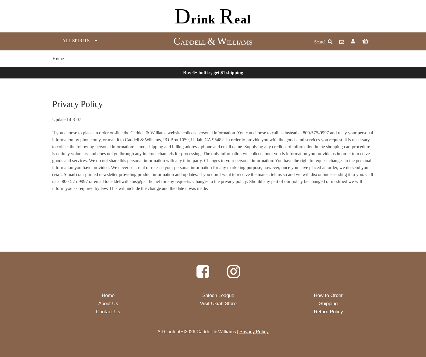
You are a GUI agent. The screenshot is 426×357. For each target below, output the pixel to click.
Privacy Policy (254, 331)
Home (58, 58)
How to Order (328, 295)
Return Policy (328, 311)
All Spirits (76, 40)
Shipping (328, 303)
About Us (108, 303)
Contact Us (108, 311)
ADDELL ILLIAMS (213, 42)
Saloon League (218, 295)
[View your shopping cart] (388, 41)
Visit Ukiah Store (218, 303)
